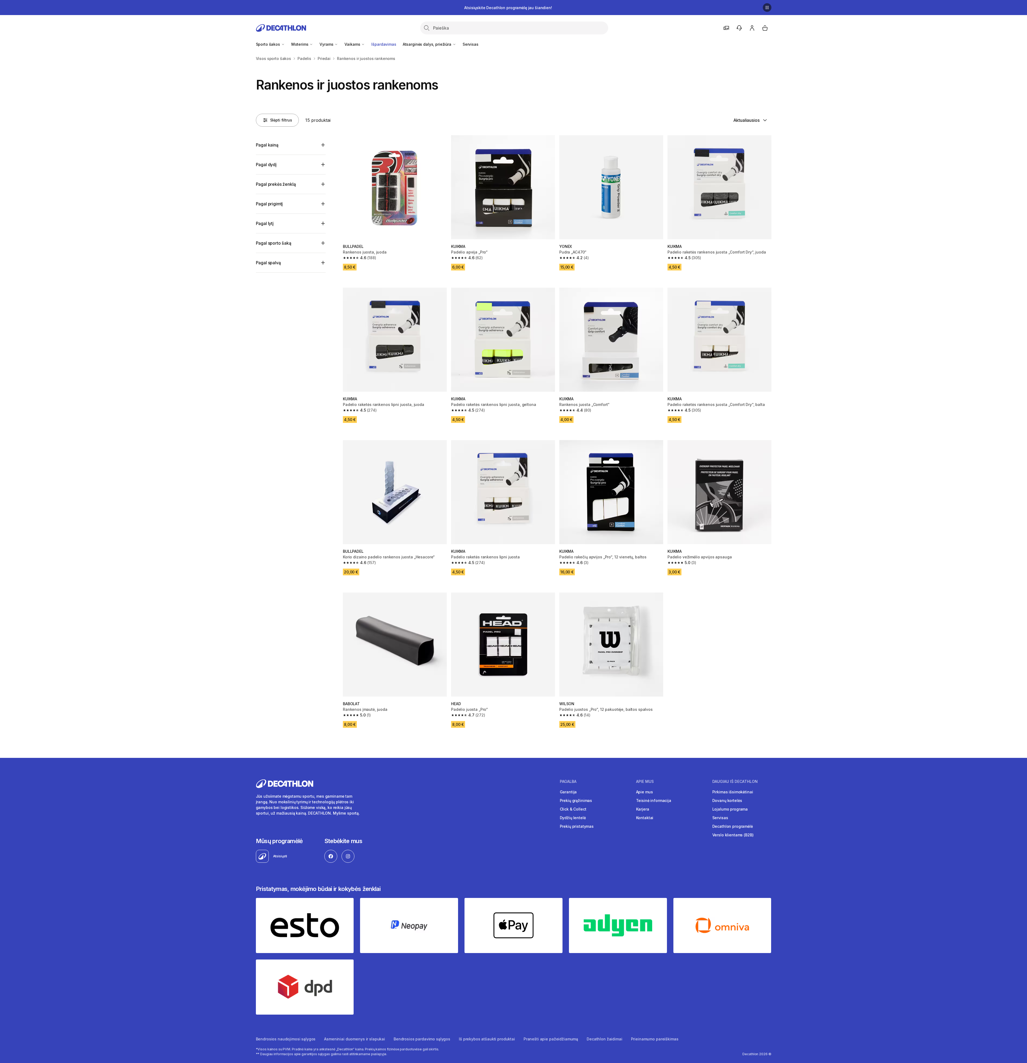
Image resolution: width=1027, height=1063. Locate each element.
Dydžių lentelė (573, 817)
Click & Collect (573, 809)
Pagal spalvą (268, 262)
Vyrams (327, 44)
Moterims (300, 44)
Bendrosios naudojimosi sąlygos (286, 1039)
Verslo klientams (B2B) (733, 835)
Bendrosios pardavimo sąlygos (422, 1039)
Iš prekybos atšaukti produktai (487, 1039)
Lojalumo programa (730, 809)
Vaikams (352, 44)
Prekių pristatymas (577, 826)
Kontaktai (645, 817)
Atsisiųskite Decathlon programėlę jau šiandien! (508, 7)
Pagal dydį (266, 164)
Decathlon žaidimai (604, 1039)
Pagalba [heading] (568, 781)
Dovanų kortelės (727, 800)
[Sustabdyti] (767, 7)
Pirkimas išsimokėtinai (732, 792)
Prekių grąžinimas (576, 800)
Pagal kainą (267, 145)
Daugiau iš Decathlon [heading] (735, 781)
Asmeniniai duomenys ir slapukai (354, 1039)
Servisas (470, 44)
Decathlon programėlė (732, 826)
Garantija (568, 792)
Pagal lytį (265, 223)
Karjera (642, 809)
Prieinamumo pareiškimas (654, 1039)
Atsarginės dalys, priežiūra (427, 44)
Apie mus (644, 792)
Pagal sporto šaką (273, 243)
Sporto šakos (268, 44)
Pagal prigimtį (269, 203)
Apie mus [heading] (645, 781)
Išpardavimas (383, 44)
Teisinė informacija (653, 800)
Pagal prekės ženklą (276, 184)
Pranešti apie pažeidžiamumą (551, 1039)
